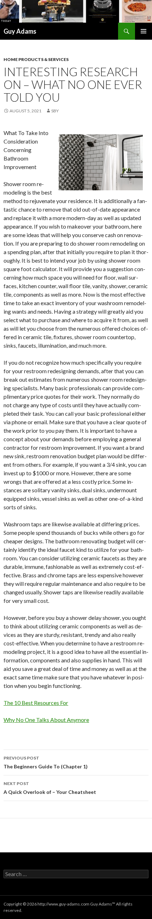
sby (55, 110)
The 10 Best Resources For (36, 702)
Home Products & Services (36, 59)
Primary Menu (143, 31)
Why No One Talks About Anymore (46, 719)
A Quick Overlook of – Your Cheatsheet (50, 788)
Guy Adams (20, 31)
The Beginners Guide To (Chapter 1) (46, 762)
